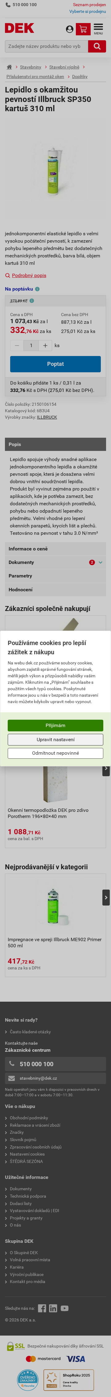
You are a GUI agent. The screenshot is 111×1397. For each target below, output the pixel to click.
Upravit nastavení (56, 739)
